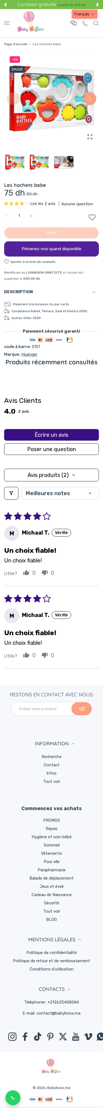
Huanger (29, 354)
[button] (5, 4)
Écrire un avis (51, 435)
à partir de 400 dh (71, 5)
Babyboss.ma (58, 1088)
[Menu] (7, 23)
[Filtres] (11, 493)
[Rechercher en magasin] (96, 23)
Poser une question (51, 449)
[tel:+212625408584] (85, 23)
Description (18, 291)
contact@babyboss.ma (58, 1013)
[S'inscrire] (81, 709)
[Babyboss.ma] (30, 23)
